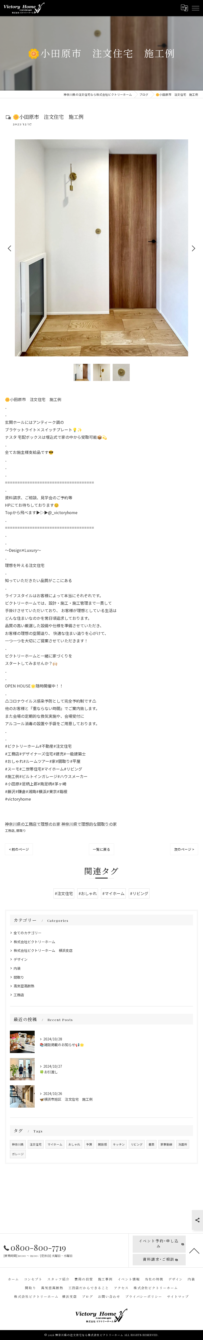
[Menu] (195, 7)
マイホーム (55, 1144)
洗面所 (182, 1144)
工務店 (10, 830)
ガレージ (18, 1154)
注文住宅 (36, 1144)
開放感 (102, 1144)
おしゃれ (74, 1144)
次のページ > (184, 849)
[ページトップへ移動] (194, 1250)
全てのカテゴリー (27, 932)
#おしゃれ (87, 893)
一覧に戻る (101, 849)
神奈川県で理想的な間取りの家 (89, 824)
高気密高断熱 (24, 985)
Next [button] (193, 248)
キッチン (119, 1144)
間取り (21, 830)
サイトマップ (178, 1296)
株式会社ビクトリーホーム (34, 941)
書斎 (151, 1144)
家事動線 (166, 1144)
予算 (89, 1144)
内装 (17, 968)
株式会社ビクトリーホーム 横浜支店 (43, 950)
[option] (101, 248)
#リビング (139, 893)
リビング (137, 1144)
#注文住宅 (64, 893)
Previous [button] (10, 248)
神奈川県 (18, 1144)
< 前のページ (19, 849)
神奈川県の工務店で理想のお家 (32, 824)
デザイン (20, 959)
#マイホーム (113, 893)
